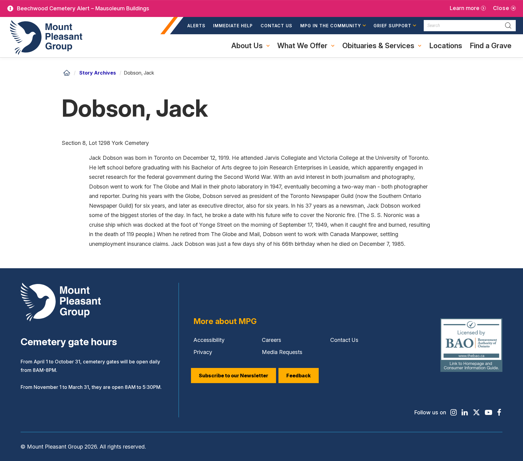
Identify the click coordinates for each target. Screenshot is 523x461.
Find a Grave (490, 49)
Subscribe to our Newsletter (233, 375)
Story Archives (97, 73)
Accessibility (209, 340)
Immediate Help (233, 25)
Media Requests (282, 352)
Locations (445, 45)
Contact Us (276, 25)
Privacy (202, 352)
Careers (271, 340)
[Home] (66, 72)
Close (501, 8)
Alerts (196, 25)
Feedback (298, 375)
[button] (333, 26)
